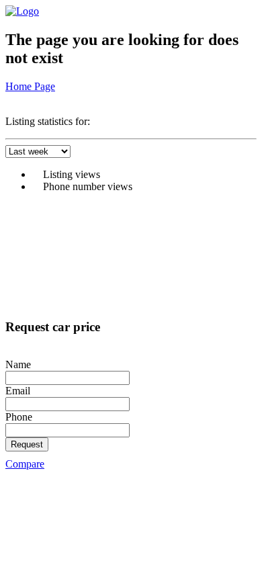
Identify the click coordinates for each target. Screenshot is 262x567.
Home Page (30, 86)
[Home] (22, 11)
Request (27, 444)
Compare (24, 464)
